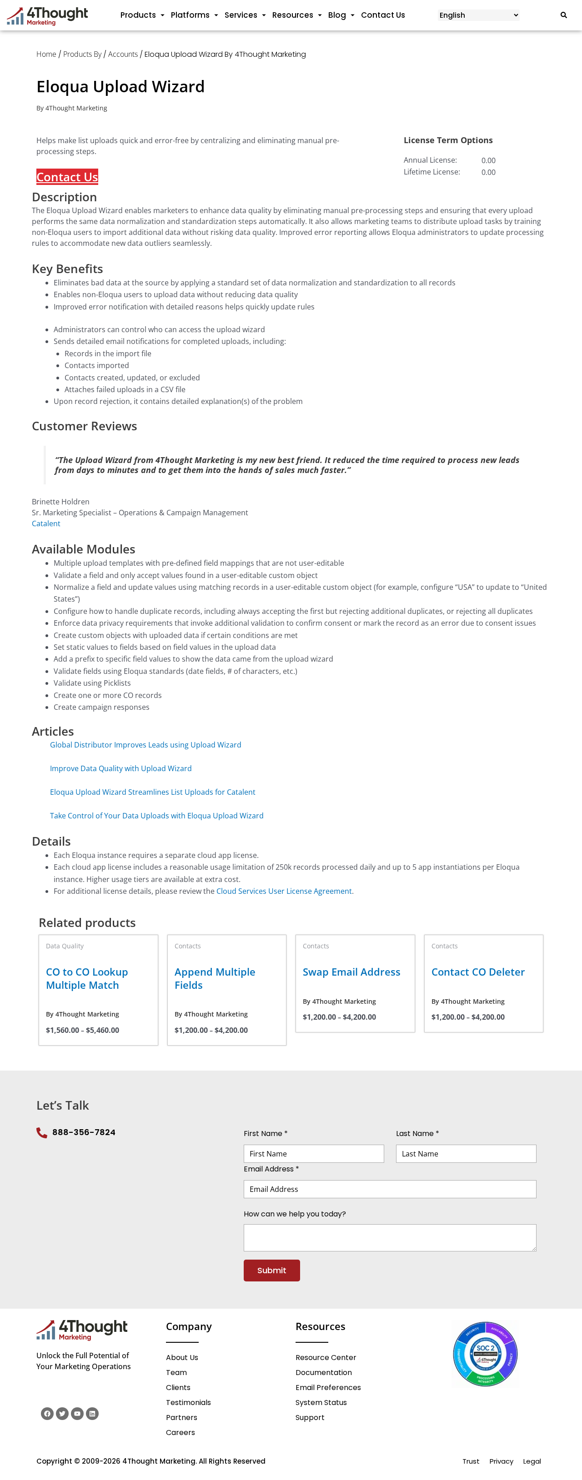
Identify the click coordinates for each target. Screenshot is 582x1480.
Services (241, 15)
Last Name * (417, 1133)
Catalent (46, 523)
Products (138, 15)
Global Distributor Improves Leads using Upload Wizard (145, 745)
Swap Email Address (352, 971)
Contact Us (383, 15)
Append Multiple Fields (215, 978)
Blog (337, 15)
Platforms (190, 15)
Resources (292, 15)
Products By (82, 54)
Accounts (123, 54)
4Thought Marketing (76, 108)
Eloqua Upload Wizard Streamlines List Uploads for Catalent (153, 792)
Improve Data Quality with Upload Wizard (121, 768)
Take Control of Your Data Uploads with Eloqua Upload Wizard (157, 816)
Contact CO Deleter (478, 971)
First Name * (266, 1133)
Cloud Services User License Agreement (284, 891)
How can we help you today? (295, 1213)
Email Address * (271, 1169)
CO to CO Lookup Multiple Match (87, 978)
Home (46, 54)
